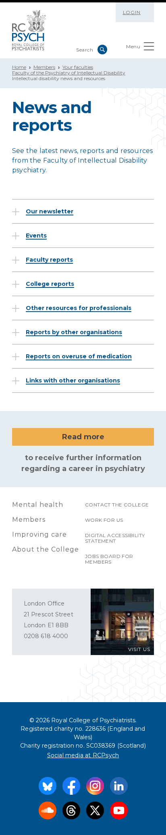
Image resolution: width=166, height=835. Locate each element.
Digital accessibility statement (115, 538)
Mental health (37, 504)
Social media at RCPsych (83, 755)
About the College (45, 549)
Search (102, 49)
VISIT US (139, 649)
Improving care (39, 534)
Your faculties (77, 67)
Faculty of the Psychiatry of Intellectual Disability (68, 73)
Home (19, 67)
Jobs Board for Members (109, 559)
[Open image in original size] (29, 30)
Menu (133, 46)
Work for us (104, 520)
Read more (83, 436)
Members (44, 67)
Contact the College (117, 505)
